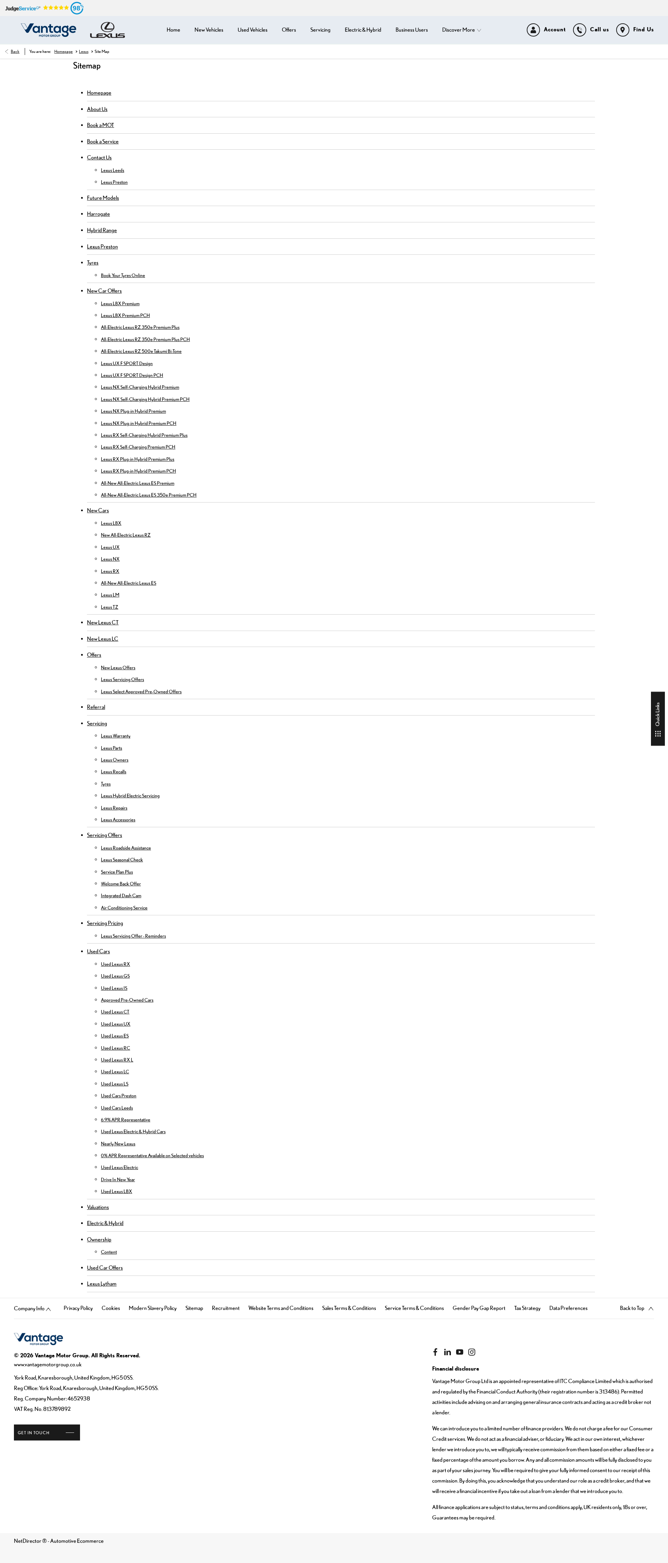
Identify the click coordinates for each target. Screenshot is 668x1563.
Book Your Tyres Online (123, 275)
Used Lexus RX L (117, 1060)
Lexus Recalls (113, 771)
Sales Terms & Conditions (349, 1308)
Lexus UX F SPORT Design (127, 363)
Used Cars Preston (118, 1095)
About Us (97, 109)
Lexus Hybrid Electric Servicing (130, 795)
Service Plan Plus (117, 872)
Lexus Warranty (115, 736)
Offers (94, 655)
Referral (96, 707)
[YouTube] (459, 1352)
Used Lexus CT (115, 1012)
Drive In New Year (118, 1179)
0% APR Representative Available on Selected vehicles (152, 1155)
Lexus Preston (114, 182)
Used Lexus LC (115, 1071)
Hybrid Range (102, 230)
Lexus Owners (114, 760)
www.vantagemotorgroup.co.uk (48, 1364)
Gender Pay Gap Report (479, 1308)
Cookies (111, 1308)
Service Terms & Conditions (414, 1308)
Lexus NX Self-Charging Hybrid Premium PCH (145, 399)
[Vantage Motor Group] (48, 30)
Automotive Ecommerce (77, 1541)
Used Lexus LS (114, 1084)
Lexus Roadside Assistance (126, 848)
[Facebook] (435, 1352)
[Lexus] (107, 30)
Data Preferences (568, 1308)
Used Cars (98, 951)
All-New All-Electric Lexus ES (128, 583)
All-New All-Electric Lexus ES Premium (137, 483)
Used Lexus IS (114, 988)
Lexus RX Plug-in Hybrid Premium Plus (137, 459)
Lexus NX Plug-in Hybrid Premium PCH (138, 423)
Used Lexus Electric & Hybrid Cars (133, 1131)
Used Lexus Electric (119, 1167)
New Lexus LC (102, 639)
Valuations (98, 1207)
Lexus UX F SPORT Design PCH (132, 375)
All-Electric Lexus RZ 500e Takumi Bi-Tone (141, 351)
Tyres (92, 262)
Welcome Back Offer (121, 883)
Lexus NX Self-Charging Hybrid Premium (140, 387)
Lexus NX (110, 559)
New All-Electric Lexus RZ (126, 535)
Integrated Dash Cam (121, 895)
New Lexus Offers (118, 667)
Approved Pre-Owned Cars (127, 1000)
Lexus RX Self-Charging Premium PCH (138, 447)
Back (15, 51)
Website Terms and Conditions (280, 1308)
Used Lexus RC (115, 1048)
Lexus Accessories (118, 819)
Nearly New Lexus (118, 1143)
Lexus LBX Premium (120, 303)
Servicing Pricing (105, 923)
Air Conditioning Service (124, 907)
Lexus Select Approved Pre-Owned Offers (141, 691)
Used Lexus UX (115, 1024)
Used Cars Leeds (117, 1108)
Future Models (103, 198)
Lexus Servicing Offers (122, 679)
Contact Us (99, 157)
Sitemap (194, 1308)
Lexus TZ (109, 607)
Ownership (99, 1239)
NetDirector (28, 1541)
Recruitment (226, 1308)
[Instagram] (472, 1352)
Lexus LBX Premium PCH (125, 315)
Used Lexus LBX (116, 1191)
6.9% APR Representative (125, 1119)
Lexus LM (110, 595)
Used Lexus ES (115, 1036)
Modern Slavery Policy (153, 1308)
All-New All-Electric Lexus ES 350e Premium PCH (149, 495)
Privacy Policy (78, 1308)
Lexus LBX (111, 523)
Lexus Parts (111, 748)
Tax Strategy (527, 1308)
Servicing (97, 723)
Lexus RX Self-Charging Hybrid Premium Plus (144, 435)
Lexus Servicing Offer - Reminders (133, 936)
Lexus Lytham (102, 1283)
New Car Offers (104, 290)
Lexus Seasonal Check (122, 859)
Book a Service (103, 141)
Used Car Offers (105, 1267)
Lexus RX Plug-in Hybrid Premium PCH (138, 471)
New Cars (98, 510)
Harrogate (98, 214)
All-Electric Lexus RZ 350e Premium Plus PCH (145, 339)
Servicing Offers (104, 835)
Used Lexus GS (115, 976)
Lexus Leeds (112, 170)
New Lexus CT (103, 622)
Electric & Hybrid (105, 1223)
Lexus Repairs (114, 808)
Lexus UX (110, 547)
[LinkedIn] (447, 1352)
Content (109, 1252)
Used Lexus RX (115, 964)
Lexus (83, 51)
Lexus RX (110, 571)
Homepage (63, 51)
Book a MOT (100, 125)
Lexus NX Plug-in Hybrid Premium (133, 411)
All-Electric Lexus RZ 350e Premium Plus (140, 327)
